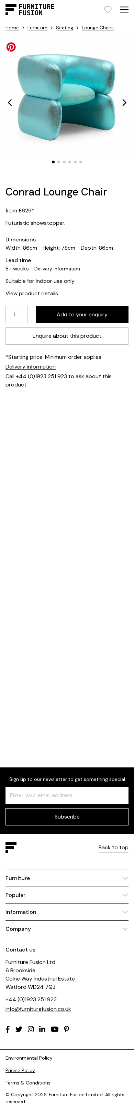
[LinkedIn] (42, 1029)
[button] (9, 102)
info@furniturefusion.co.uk (38, 1009)
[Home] (29, 9)
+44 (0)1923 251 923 (31, 999)
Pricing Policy (20, 1070)
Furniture (37, 28)
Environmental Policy (29, 1058)
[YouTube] (55, 1029)
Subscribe (67, 816)
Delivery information (57, 269)
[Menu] (124, 9)
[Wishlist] (108, 10)
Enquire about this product (67, 336)
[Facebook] (7, 1029)
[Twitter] (18, 1029)
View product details (31, 293)
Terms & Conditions (28, 1083)
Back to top (114, 847)
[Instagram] (31, 1029)
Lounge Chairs (98, 28)
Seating (64, 28)
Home (12, 28)
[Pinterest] (66, 1029)
